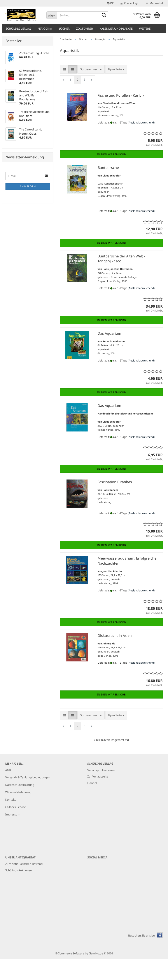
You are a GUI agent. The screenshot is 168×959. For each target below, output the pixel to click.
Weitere (144, 29)
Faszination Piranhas (115, 482)
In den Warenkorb (111, 154)
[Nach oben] (156, 952)
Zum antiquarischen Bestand (24, 864)
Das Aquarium (109, 333)
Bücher (64, 29)
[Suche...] (104, 15)
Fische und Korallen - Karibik (121, 95)
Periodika (44, 29)
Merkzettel (155, 3)
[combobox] (91, 69)
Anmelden (28, 186)
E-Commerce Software (69, 953)
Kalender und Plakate (116, 29)
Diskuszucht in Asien (115, 635)
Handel (92, 783)
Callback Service (15, 807)
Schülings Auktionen (18, 870)
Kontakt (10, 799)
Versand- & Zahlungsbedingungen (27, 777)
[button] (110, 3)
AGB (8, 770)
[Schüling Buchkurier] (22, 15)
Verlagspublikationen (101, 770)
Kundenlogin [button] (131, 3)
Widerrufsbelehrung (18, 792)
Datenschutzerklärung (19, 785)
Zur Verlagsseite (97, 776)
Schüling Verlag (18, 29)
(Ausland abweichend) (141, 122)
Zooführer (84, 29)
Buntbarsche (108, 167)
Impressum (12, 814)
